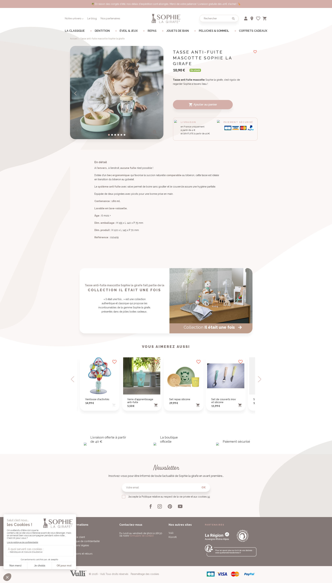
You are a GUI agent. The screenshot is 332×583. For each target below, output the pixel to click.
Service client (77, 537)
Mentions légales (79, 545)
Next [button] (259, 379)
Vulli (171, 533)
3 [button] (115, 135)
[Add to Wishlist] (114, 361)
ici (209, 496)
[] (75, 93)
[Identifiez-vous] (246, 18)
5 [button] (121, 135)
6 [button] (124, 135)
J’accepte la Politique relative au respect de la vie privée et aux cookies (169, 496)
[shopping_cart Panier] (265, 18)
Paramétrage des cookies (145, 574)
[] (233, 18)
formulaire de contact (142, 535)
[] (158, 93)
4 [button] (118, 135)
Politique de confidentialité (85, 541)
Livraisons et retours (81, 553)
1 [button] (109, 135)
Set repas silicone (179, 399)
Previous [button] (73, 379)
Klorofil (173, 537)
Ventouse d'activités (97, 399)
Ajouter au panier (203, 105)
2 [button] (112, 135)
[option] (116, 92)
